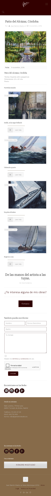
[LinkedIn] (27, 493)
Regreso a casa (9, 257)
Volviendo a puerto (10, 167)
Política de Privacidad (28, 489)
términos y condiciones (20, 359)
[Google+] (24, 493)
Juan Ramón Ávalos (17, 26)
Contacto (25, 304)
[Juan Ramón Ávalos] (25, 4)
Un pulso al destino (10, 212)
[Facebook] (20, 493)
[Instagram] (30, 493)
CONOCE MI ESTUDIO (25, 465)
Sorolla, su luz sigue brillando (13, 123)
